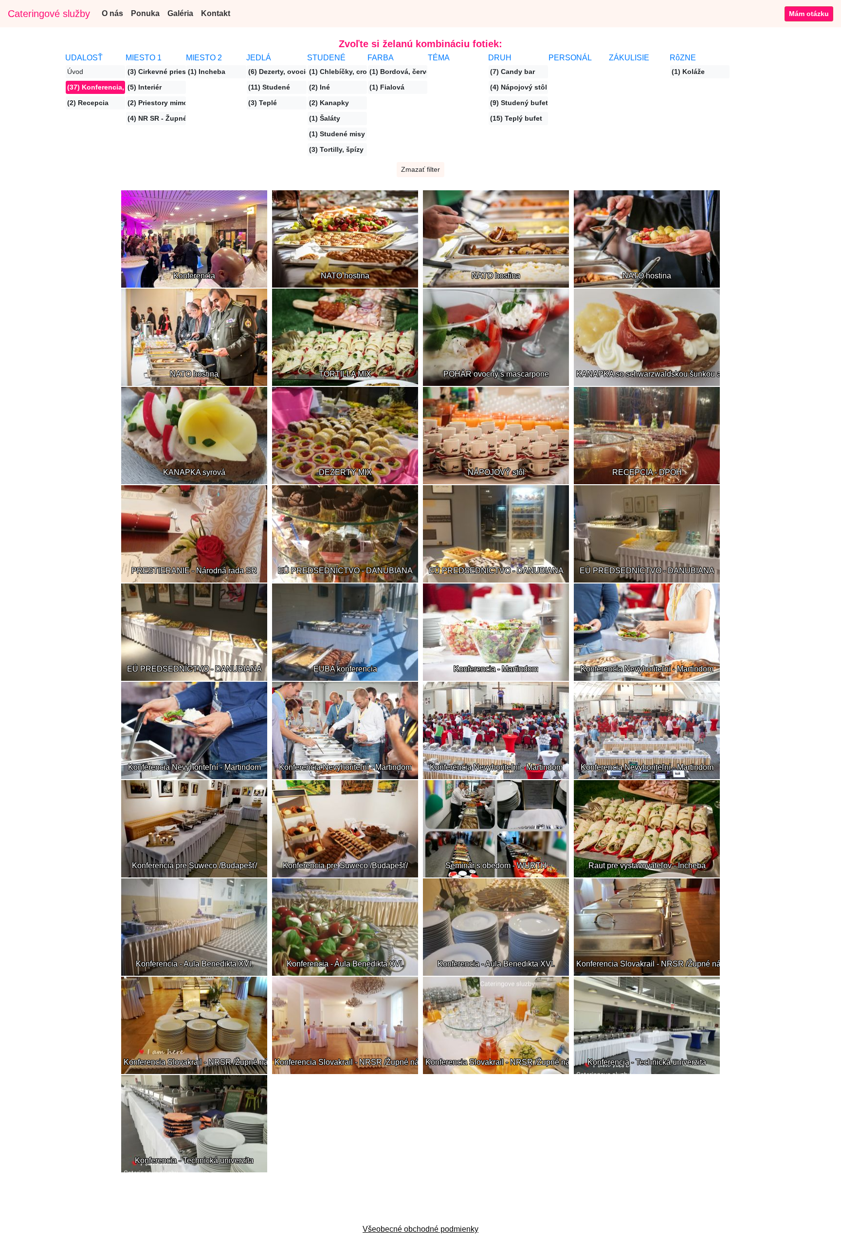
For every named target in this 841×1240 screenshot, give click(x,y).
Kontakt (215, 13)
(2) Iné (319, 87)
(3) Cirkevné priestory (156, 71)
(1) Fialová (386, 87)
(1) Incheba (206, 71)
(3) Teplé (262, 103)
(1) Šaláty (324, 118)
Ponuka (145, 13)
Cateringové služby (49, 13)
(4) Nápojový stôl (518, 87)
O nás (112, 13)
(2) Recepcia (88, 103)
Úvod (75, 71)
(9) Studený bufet (519, 103)
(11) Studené (269, 87)
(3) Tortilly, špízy (336, 149)
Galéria (180, 13)
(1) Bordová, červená (398, 71)
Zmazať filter (420, 169)
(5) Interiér (145, 87)
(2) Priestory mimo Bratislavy (156, 103)
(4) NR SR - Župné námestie (156, 118)
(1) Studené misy (337, 134)
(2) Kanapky (329, 103)
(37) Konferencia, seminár (96, 87)
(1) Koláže (688, 71)
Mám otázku (809, 14)
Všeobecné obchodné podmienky (420, 1229)
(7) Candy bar (512, 71)
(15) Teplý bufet (516, 118)
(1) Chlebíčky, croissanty (338, 71)
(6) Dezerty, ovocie (277, 71)
